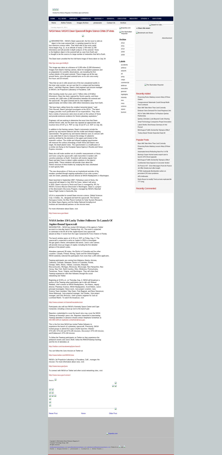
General (110, 19)
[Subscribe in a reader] (50, 406)
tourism (123, 112)
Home (52, 19)
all (122, 74)
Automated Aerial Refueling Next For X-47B (153, 152)
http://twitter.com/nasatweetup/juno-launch (64, 346)
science (123, 106)
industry (124, 97)
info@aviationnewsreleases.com (58, 447)
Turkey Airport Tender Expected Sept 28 (151, 133)
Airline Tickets (66, 23)
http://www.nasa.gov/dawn (58, 213)
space (123, 109)
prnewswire (98, 23)
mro (122, 100)
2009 (123, 52)
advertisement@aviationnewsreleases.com (98, 447)
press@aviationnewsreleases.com (77, 447)
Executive (122, 19)
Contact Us (111, 23)
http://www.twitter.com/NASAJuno (61, 355)
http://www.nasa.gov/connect (59, 375)
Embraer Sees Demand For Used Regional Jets (154, 111)
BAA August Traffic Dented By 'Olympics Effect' (154, 130)
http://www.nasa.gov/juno (58, 366)
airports (123, 71)
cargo (123, 80)
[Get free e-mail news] (51, 393)
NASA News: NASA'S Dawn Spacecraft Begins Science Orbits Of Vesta (81, 31)
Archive (123, 23)
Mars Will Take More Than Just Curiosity (152, 108)
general (123, 91)
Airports (73, 19)
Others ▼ (145, 19)
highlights (124, 94)
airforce (123, 68)
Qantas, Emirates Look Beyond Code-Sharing (154, 119)
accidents (124, 65)
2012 (123, 43)
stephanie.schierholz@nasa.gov (73, 320)
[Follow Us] (50, 399)
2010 (123, 49)
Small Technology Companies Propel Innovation (154, 122)
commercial (125, 82)
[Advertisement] (143, 9)
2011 (122, 46)
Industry (134, 19)
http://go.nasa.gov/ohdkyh (58, 63)
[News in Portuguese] (53, 396)
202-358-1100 (54, 320)
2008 (123, 55)
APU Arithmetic (143, 176)
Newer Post (53, 413)
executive (124, 88)
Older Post (113, 413)
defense (124, 85)
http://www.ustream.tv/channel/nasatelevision (66, 302)
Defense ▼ (99, 19)
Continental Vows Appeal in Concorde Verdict (153, 163)
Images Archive (82, 23)
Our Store (156, 19)
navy (122, 103)
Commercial (86, 19)
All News (62, 19)
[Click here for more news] (51, 390)
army (122, 77)
